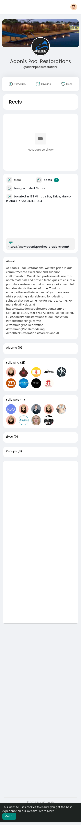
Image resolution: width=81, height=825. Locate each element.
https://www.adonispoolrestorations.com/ (38, 247)
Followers (12, 399)
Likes (9, 436)
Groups (11, 451)
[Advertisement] (40, 501)
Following (12, 362)
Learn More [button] (46, 811)
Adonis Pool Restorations (40, 61)
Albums (11, 347)
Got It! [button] (9, 816)
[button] (73, 7)
